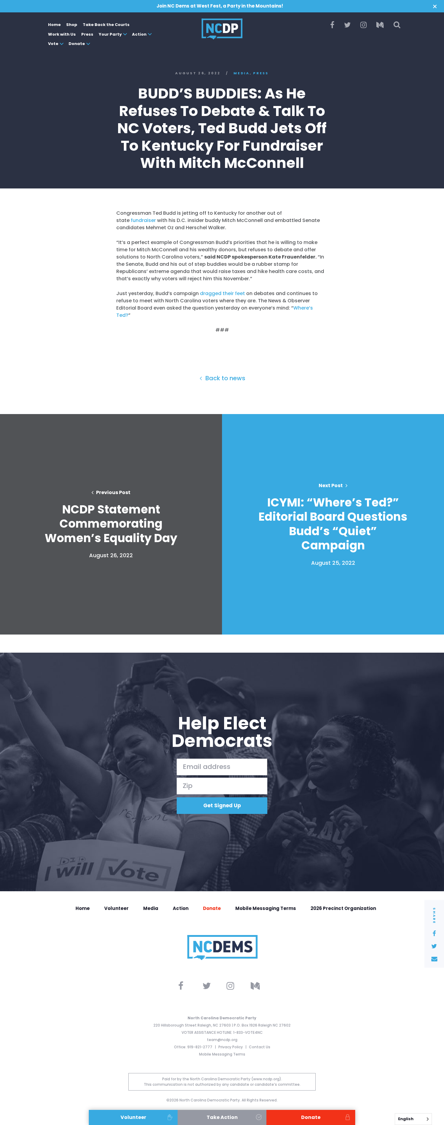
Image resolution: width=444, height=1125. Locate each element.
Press (87, 34)
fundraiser (143, 220)
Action (139, 34)
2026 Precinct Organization (343, 908)
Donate (77, 44)
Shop (71, 24)
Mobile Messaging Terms (265, 908)
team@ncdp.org (222, 1039)
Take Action (222, 1117)
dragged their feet (222, 293)
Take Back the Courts (106, 24)
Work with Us (62, 34)
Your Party (110, 34)
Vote (53, 44)
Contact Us (259, 1046)
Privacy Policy (231, 1046)
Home (54, 24)
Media (241, 73)
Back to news (224, 378)
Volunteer (116, 908)
